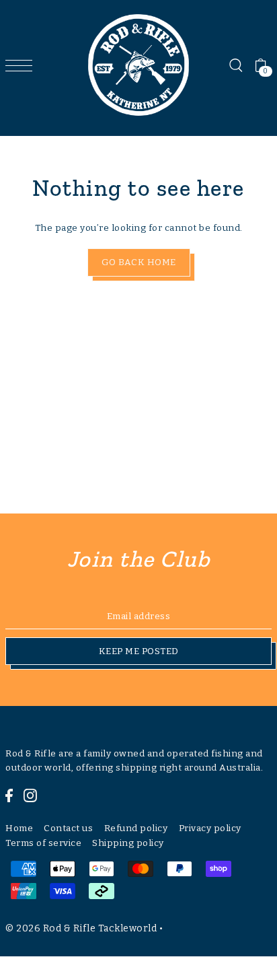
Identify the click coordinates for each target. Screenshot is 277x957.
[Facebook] (9, 795)
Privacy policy (210, 828)
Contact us (68, 828)
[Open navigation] (22, 65)
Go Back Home (139, 262)
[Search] (235, 65)
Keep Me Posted (139, 651)
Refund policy (136, 828)
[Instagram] (30, 795)
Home (19, 828)
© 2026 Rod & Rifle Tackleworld (81, 928)
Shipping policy (128, 843)
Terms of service (43, 843)
